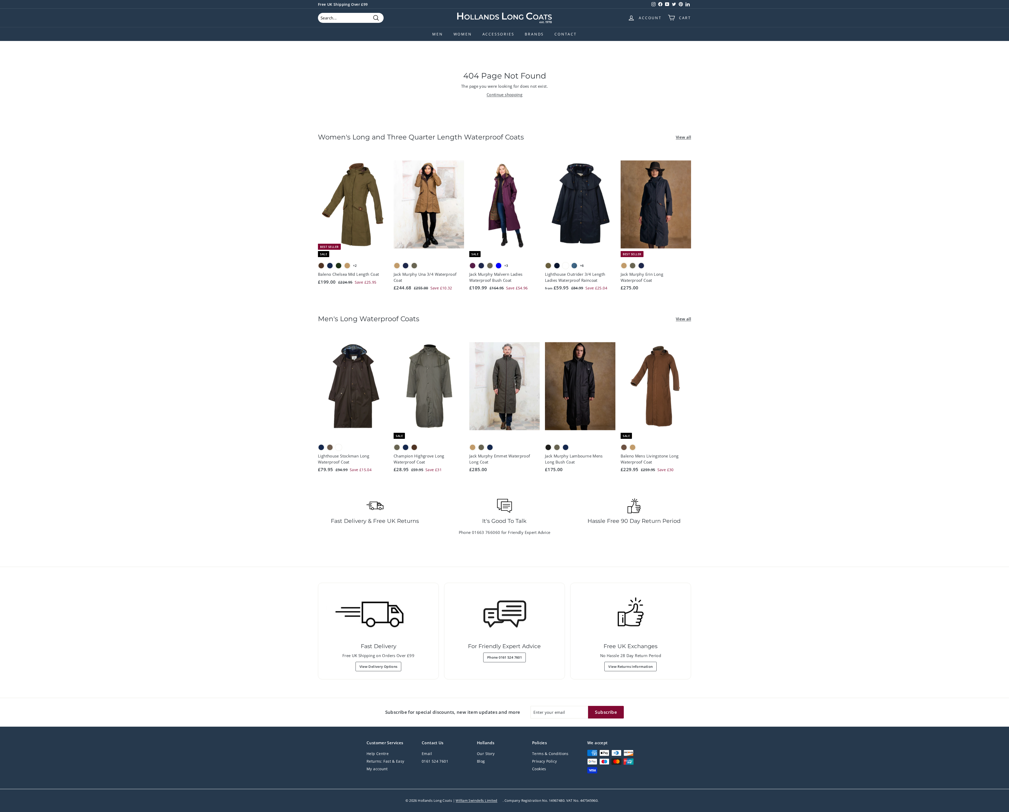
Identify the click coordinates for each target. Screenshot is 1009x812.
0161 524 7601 (435, 761)
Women (463, 34)
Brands (534, 34)
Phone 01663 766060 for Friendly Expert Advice (504, 532)
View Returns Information (630, 666)
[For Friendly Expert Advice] (504, 614)
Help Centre (378, 753)
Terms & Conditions (550, 753)
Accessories (498, 34)
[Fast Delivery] (378, 614)
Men (437, 34)
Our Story (486, 753)
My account (377, 768)
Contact (565, 34)
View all (683, 137)
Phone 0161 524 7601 (504, 657)
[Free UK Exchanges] (630, 614)
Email (427, 753)
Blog (481, 761)
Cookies (539, 768)
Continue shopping (504, 94)
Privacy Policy (544, 761)
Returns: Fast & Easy (385, 761)
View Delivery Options (378, 666)
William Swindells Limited (476, 800)
